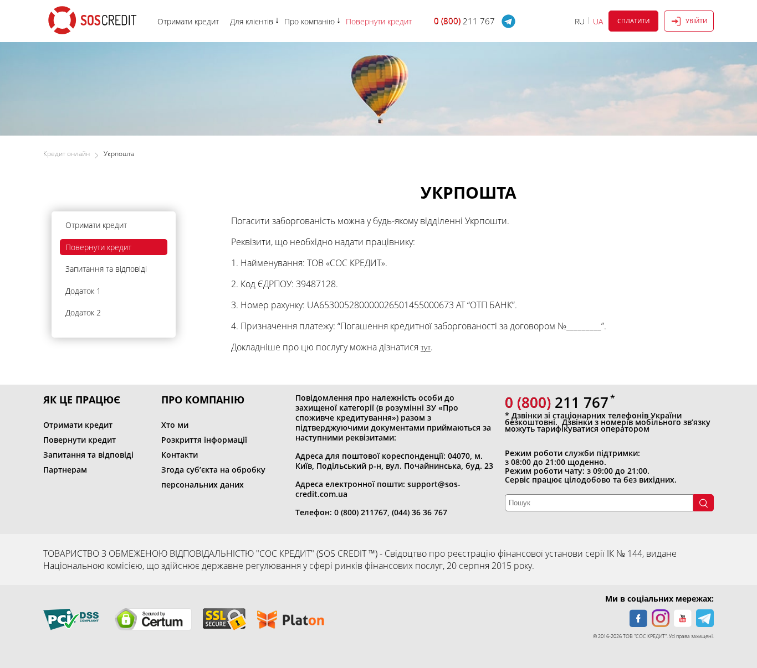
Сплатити (633, 21)
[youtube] (683, 618)
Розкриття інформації (204, 439)
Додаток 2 (83, 312)
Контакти (179, 454)
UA (598, 21)
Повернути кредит (98, 247)
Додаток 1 (83, 291)
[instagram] (660, 618)
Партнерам (65, 469)
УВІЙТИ (696, 21)
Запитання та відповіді (106, 268)
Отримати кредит (96, 225)
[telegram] (705, 618)
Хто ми (174, 425)
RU (580, 21)
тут (426, 347)
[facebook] (638, 618)
